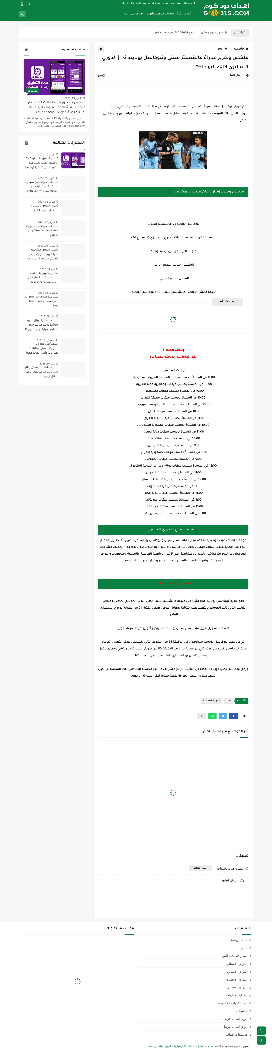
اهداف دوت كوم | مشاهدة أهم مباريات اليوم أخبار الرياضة (184, 1046)
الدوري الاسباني (237, 963)
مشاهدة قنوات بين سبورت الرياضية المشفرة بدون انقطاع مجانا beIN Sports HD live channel (41, 187)
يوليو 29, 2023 (47, 316)
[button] (233, 716)
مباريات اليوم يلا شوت (160, 14)
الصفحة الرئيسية (186, 3)
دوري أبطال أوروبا (236, 1026)
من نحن (170, 3)
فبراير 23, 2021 (46, 222)
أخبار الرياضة (184, 14)
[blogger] (29, 4)
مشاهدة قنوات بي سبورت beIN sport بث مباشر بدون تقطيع (42, 231)
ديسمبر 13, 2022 (45, 340)
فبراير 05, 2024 (46, 293)
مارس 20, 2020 (46, 246)
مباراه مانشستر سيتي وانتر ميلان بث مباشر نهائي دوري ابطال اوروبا (41, 372)
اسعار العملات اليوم (234, 956)
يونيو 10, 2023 (47, 363)
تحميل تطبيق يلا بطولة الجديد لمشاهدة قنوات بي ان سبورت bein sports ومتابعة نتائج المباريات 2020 (41, 278)
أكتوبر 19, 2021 (73, 98)
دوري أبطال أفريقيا (235, 1018)
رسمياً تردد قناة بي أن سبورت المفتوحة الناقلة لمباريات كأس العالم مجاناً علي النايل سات (42, 349)
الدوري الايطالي (237, 987)
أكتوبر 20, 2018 (46, 178)
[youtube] (22, 4)
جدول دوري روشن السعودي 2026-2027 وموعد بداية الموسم (186, 32)
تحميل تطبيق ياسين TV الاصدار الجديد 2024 (43, 208)
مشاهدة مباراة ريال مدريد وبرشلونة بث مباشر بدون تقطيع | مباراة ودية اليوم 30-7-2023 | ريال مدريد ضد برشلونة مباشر (41, 325)
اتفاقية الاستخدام (131, 3)
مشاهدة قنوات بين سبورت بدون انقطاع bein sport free (41, 301)
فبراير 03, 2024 (46, 202)
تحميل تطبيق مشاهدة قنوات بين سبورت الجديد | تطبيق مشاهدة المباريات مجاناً (42, 255)
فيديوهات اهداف (237, 1034)
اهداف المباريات (134, 14)
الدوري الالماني (237, 971)
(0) (100, 76)
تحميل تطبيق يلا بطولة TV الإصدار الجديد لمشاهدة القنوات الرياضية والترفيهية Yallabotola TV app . (56, 108)
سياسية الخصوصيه (153, 3)
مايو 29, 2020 (47, 269)
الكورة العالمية (211, 701)
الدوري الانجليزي (236, 979)
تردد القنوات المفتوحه (233, 1003)
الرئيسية (239, 49)
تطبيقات (242, 1011)
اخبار (221, 49)
